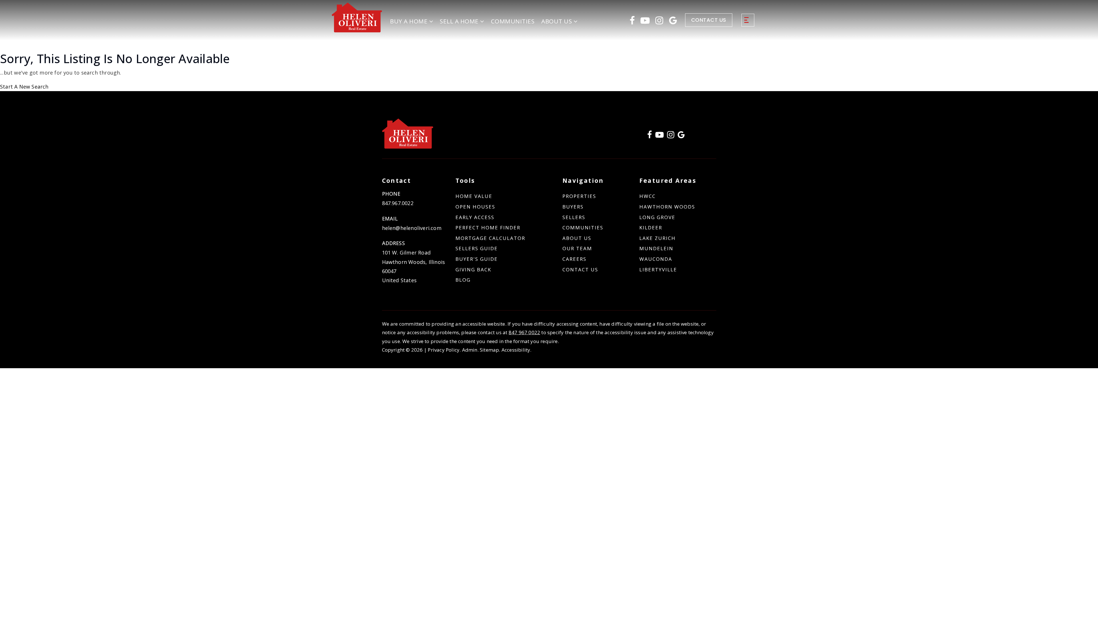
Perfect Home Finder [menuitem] (487, 227)
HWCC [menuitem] (647, 196)
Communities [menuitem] (513, 21)
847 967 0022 (524, 332)
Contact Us (708, 19)
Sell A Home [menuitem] (460, 21)
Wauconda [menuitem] (655, 259)
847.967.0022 (397, 203)
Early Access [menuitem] (474, 217)
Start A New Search (24, 86)
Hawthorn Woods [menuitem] (667, 206)
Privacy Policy (444, 349)
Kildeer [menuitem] (650, 227)
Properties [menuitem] (579, 196)
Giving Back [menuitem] (473, 269)
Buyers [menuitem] (573, 206)
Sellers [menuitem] (573, 217)
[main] (549, 71)
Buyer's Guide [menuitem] (476, 259)
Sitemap (489, 349)
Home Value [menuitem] (473, 196)
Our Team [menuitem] (577, 248)
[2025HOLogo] (357, 17)
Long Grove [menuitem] (657, 217)
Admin (470, 349)
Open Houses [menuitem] (475, 206)
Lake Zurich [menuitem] (657, 238)
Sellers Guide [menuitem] (476, 248)
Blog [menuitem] (463, 280)
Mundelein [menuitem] (656, 248)
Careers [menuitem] (574, 259)
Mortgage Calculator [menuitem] (490, 238)
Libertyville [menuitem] (658, 269)
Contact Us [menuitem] (580, 269)
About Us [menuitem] (576, 238)
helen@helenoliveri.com (411, 228)
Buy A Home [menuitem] (409, 21)
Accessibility (516, 349)
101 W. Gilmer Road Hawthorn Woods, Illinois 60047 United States (413, 266)
